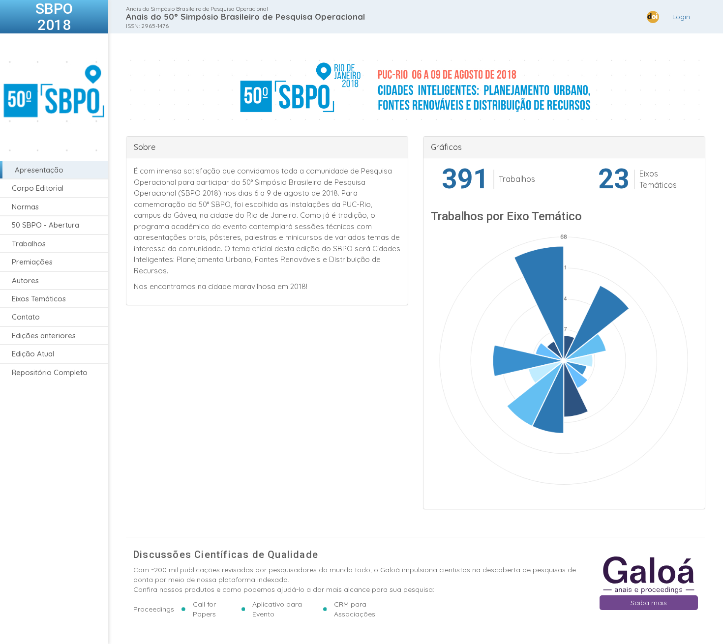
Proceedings (153, 609)
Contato (26, 317)
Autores (25, 280)
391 (465, 179)
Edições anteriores (44, 335)
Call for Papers (204, 609)
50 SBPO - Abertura (45, 225)
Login (681, 16)
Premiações (32, 261)
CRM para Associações (354, 609)
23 (614, 179)
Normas (25, 206)
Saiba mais (649, 602)
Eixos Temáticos (39, 298)
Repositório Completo (50, 372)
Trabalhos (29, 243)
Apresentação (39, 170)
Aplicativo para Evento (277, 609)
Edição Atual (33, 353)
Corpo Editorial (37, 188)
